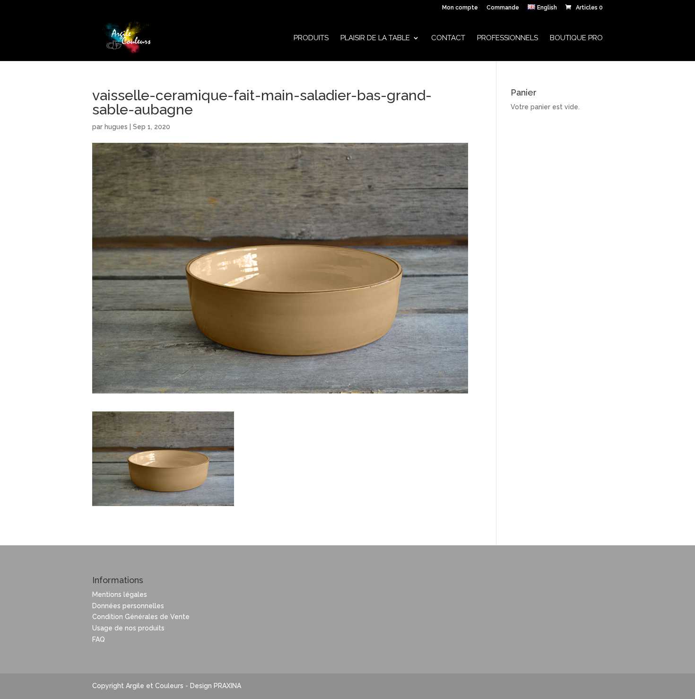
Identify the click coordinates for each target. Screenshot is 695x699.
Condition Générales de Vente (141, 616)
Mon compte (460, 8)
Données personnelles (128, 606)
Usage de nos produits (128, 628)
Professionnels (507, 38)
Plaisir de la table (375, 38)
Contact (448, 38)
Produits (311, 38)
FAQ (98, 639)
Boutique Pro (576, 38)
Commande (502, 8)
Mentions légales (119, 594)
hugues (116, 127)
